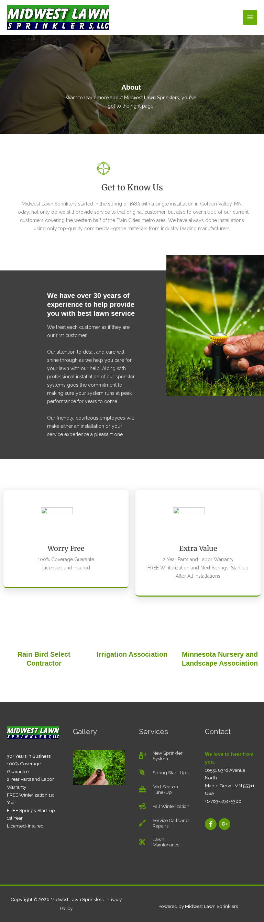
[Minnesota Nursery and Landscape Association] (220, 636)
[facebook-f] (211, 824)
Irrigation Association (132, 654)
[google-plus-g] (225, 824)
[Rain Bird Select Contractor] (44, 636)
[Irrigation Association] (132, 636)
